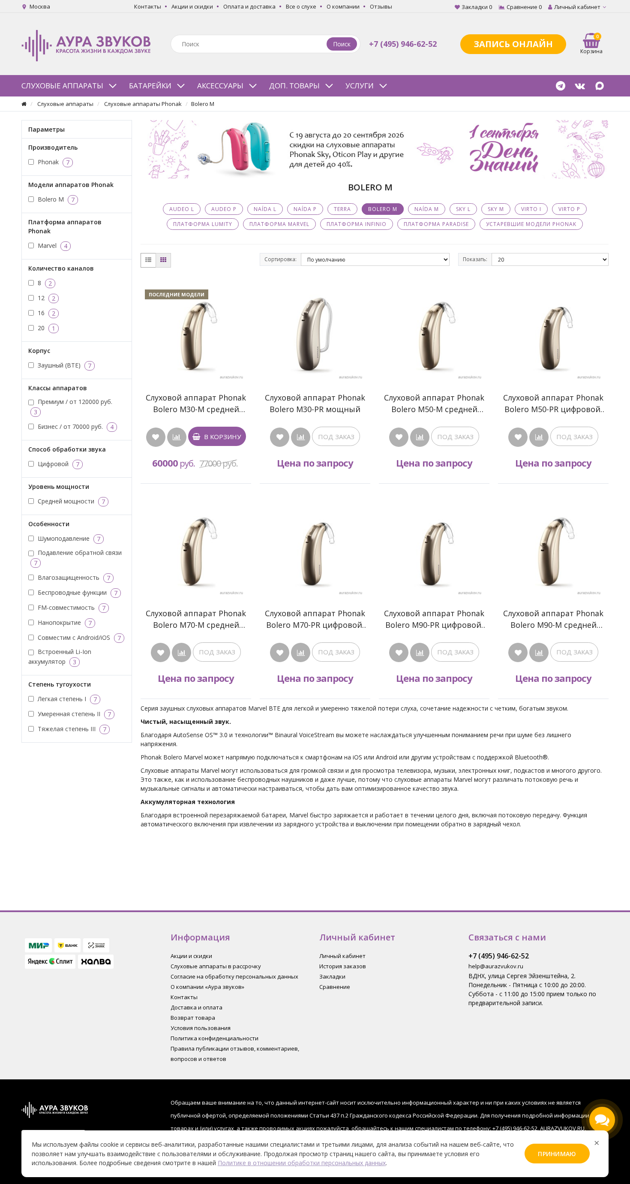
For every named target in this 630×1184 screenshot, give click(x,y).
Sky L (463, 209)
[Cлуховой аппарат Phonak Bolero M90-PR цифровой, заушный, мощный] (434, 547)
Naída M (426, 209)
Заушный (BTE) (63, 365)
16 (45, 312)
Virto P (569, 209)
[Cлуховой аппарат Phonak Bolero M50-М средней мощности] (434, 331)
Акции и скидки (192, 6)
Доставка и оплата (196, 1007)
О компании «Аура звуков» (207, 987)
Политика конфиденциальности (214, 1038)
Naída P (305, 209)
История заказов (342, 966)
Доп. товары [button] (294, 85)
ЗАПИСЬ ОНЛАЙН (513, 44)
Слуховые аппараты (65, 104)
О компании (343, 6)
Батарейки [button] (150, 85)
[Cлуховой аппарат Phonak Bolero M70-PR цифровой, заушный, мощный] (315, 547)
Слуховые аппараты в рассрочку (216, 966)
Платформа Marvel (279, 224)
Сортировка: (280, 259)
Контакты (147, 6)
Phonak (52, 161)
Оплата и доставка (249, 6)
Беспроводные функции (76, 592)
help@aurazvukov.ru (495, 966)
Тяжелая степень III (71, 728)
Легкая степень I (66, 698)
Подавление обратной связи (78, 557)
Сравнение (334, 987)
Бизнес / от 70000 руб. (75, 426)
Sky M (496, 209)
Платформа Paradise (436, 224)
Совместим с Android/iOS (78, 637)
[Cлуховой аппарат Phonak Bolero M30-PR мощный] (315, 331)
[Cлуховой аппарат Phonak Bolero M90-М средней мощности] (553, 547)
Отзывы (381, 6)
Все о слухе (301, 6)
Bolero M (55, 199)
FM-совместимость (70, 607)
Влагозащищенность (73, 577)
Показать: (475, 259)
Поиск (342, 44)
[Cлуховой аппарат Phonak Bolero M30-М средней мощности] (196, 331)
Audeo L (181, 209)
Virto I (531, 209)
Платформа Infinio (357, 224)
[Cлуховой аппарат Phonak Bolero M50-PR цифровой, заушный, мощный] (553, 331)
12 (45, 297)
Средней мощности (70, 501)
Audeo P (224, 209)
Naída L (265, 209)
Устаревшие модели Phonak (531, 224)
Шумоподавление (68, 538)
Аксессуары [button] (220, 85)
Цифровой (57, 463)
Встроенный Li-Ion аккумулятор (59, 657)
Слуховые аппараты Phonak (143, 104)
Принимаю (557, 1154)
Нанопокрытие (64, 622)
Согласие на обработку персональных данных (234, 976)
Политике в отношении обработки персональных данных (302, 1163)
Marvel (51, 245)
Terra (342, 209)
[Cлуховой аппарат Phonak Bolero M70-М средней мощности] (196, 547)
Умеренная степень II (73, 713)
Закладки (332, 976)
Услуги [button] (359, 85)
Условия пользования (201, 1028)
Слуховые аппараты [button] (62, 85)
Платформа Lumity (202, 224)
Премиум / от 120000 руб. (73, 407)
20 (45, 327)
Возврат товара (193, 1017)
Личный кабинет (342, 956)
